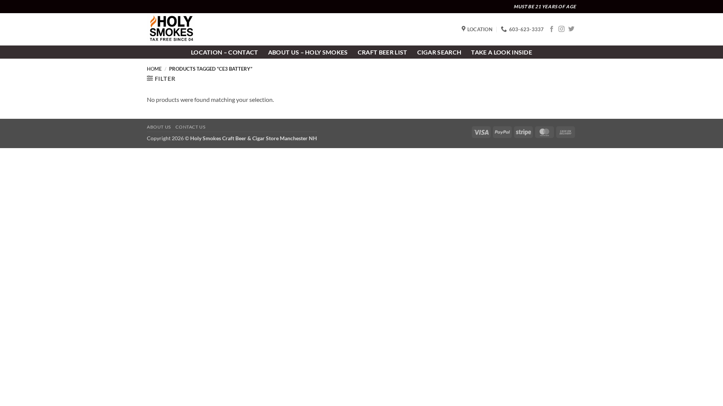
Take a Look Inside (501, 52)
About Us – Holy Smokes (308, 52)
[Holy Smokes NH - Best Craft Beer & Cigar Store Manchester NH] (184, 29)
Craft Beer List (382, 52)
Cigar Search (439, 52)
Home (154, 69)
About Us (159, 127)
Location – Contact (224, 52)
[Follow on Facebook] (552, 29)
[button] (161, 78)
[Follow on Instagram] (561, 29)
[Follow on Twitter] (571, 29)
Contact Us (190, 127)
